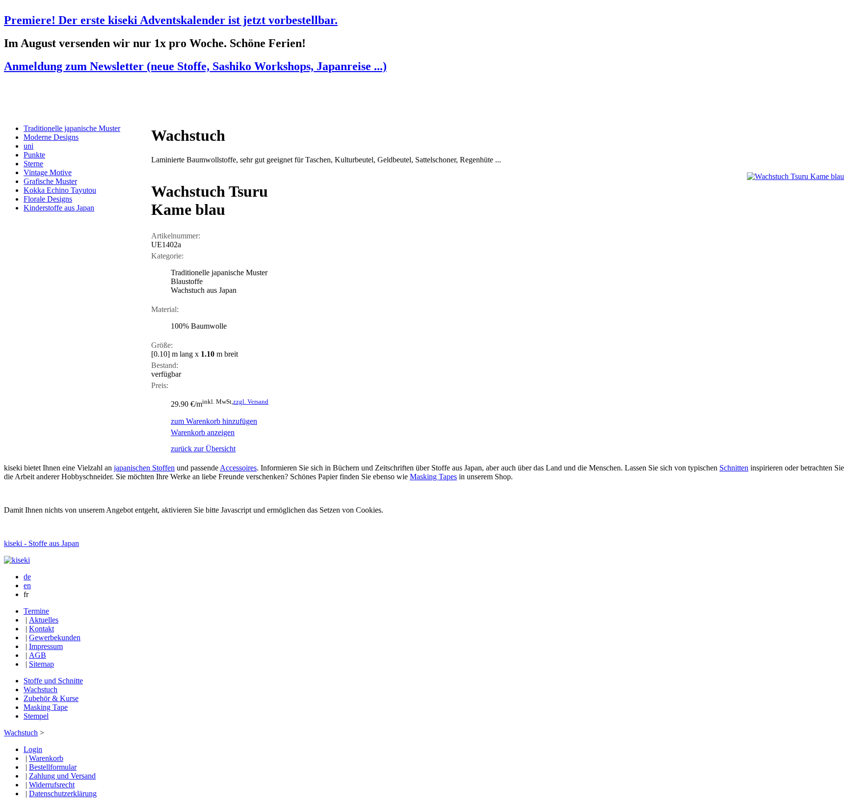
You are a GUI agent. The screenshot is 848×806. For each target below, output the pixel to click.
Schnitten (733, 468)
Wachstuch (40, 689)
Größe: (162, 345)
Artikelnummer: (175, 236)
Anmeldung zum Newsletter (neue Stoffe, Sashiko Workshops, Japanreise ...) (195, 66)
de (27, 576)
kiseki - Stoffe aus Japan (41, 543)
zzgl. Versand (250, 401)
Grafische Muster (50, 181)
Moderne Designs (51, 137)
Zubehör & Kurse (51, 698)
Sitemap (41, 664)
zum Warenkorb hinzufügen (214, 421)
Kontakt (41, 628)
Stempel (36, 716)
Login (33, 749)
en (27, 585)
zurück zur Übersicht (203, 448)
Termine (36, 611)
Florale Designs (48, 199)
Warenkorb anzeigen (203, 432)
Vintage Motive (48, 172)
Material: (165, 309)
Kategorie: (167, 256)
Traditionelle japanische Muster (72, 128)
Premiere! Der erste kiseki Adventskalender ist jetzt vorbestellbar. (171, 20)
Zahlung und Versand (62, 776)
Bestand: (164, 365)
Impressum (46, 646)
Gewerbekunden (54, 637)
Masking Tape (46, 707)
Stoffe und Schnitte (53, 680)
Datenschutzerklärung (63, 793)
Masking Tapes (433, 476)
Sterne (33, 163)
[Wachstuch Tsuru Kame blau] (795, 176)
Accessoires (238, 468)
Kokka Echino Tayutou (60, 190)
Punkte (34, 155)
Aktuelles (43, 620)
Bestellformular (53, 767)
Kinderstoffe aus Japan (59, 208)
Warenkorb (46, 758)
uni (28, 146)
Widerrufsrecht (52, 784)
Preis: (159, 385)
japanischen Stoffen (144, 468)
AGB (37, 655)
